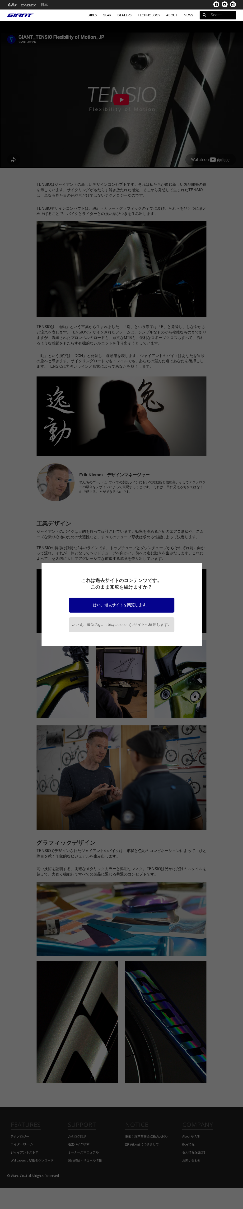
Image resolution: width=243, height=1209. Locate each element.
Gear (107, 15)
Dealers (124, 15)
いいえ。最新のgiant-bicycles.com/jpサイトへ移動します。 (122, 625)
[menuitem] (12, 5)
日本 (44, 5)
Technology (149, 15)
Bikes (92, 15)
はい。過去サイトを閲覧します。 (121, 605)
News (188, 15)
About (172, 15)
